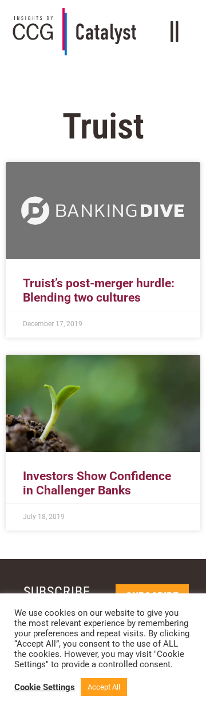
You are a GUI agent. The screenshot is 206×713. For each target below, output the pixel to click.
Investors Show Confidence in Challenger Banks (97, 483)
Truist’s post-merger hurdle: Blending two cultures (99, 290)
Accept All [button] (104, 687)
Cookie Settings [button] (44, 687)
